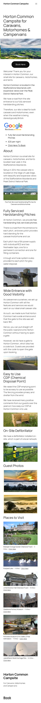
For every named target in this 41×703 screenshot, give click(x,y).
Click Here (12, 549)
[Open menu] (36, 3)
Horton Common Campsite (15, 3)
